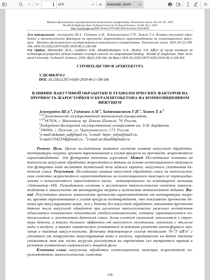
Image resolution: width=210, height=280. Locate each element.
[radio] (188, 4)
